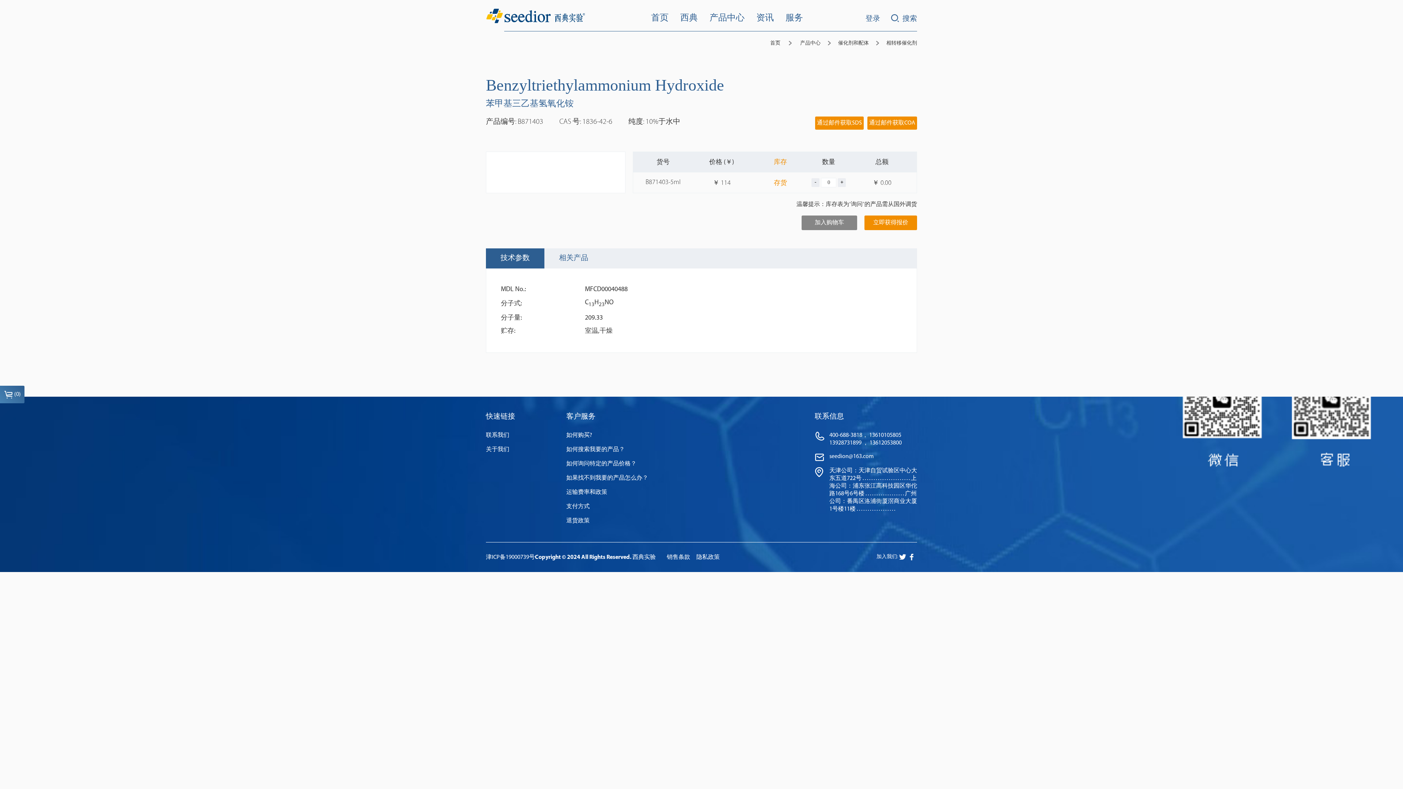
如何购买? (579, 435)
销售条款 (678, 557)
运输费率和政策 (586, 492)
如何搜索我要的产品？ (595, 450)
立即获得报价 (890, 223)
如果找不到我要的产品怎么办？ (607, 478)
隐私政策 (708, 557)
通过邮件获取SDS (839, 123)
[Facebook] (902, 557)
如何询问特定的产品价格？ (601, 464)
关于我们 (497, 450)
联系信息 (829, 416)
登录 (873, 19)
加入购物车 (829, 223)
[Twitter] (911, 557)
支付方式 (578, 507)
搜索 (909, 19)
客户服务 (581, 416)
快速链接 (500, 416)
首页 (775, 43)
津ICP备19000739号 (510, 557)
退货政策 (578, 521)
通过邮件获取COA (892, 123)
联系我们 (497, 435)
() (17, 394)
